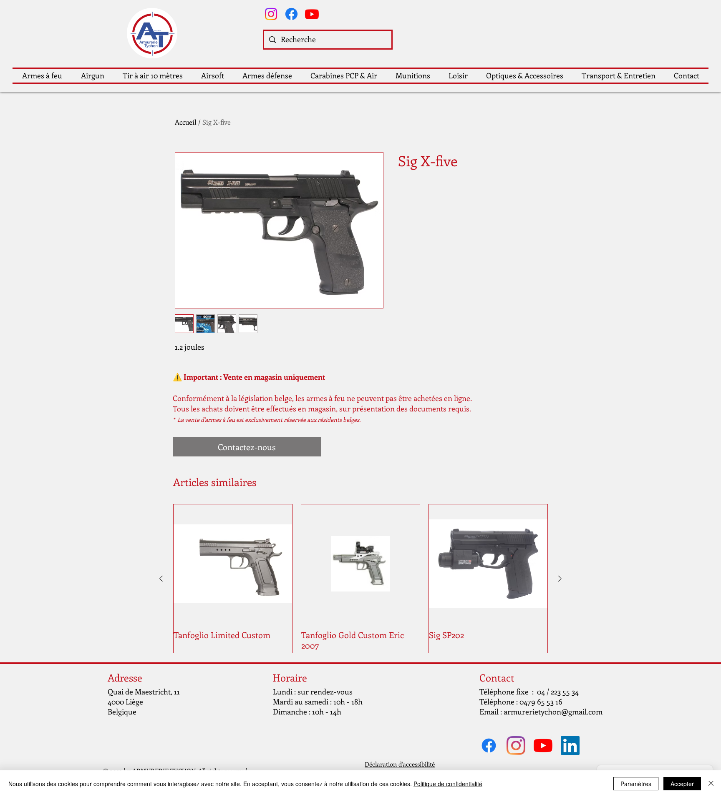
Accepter (682, 783)
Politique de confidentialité (447, 783)
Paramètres (635, 783)
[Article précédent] (161, 579)
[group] (360, 579)
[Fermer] (711, 783)
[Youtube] (312, 14)
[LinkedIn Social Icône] (570, 745)
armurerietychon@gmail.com (553, 712)
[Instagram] (271, 14)
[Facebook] (291, 14)
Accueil (186, 122)
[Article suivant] (560, 579)
